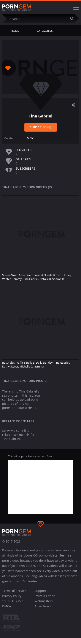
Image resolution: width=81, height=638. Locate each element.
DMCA (6, 606)
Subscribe (40, 127)
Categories (45, 31)
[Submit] (73, 18)
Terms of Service (14, 591)
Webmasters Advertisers (44, 603)
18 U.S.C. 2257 (12, 601)
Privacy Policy (11, 596)
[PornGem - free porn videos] (16, 7)
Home (15, 31)
